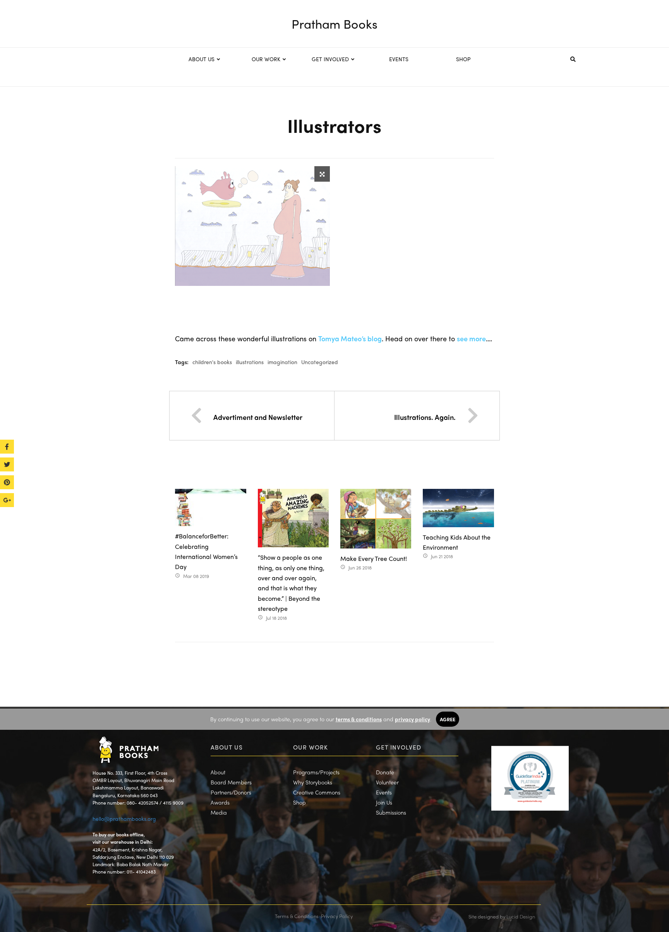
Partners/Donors (231, 792)
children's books (212, 362)
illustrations (250, 362)
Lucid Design (520, 916)
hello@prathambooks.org (124, 818)
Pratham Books (334, 24)
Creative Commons (316, 792)
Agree (447, 719)
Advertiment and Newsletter (257, 417)
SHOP (463, 59)
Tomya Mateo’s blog (350, 338)
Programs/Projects (316, 772)
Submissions (391, 812)
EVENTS (398, 59)
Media (219, 812)
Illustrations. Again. (425, 417)
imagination (282, 362)
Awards (220, 802)
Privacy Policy (337, 916)
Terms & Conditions (297, 916)
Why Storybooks (312, 782)
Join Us (384, 802)
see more (471, 338)
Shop (299, 802)
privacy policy (412, 719)
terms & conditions (359, 719)
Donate (385, 772)
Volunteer (387, 782)
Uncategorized (319, 362)
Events (384, 792)
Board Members (231, 782)
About (218, 772)
